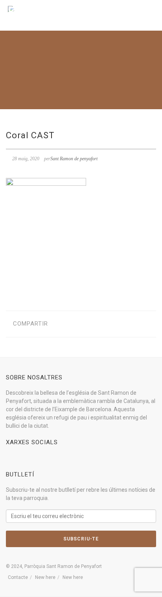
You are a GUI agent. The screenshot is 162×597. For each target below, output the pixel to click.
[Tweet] (72, 324)
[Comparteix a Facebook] (60, 324)
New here (45, 577)
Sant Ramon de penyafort (74, 158)
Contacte (18, 577)
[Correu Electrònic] (96, 324)
